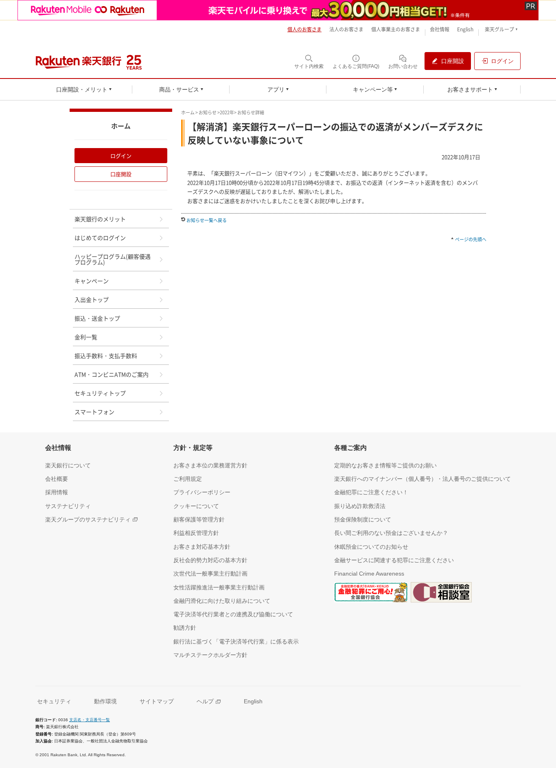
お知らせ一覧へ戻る (206, 220)
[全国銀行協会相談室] (441, 594)
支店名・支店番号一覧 (89, 720)
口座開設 (120, 174)
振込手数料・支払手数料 (105, 355)
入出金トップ (91, 299)
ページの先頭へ (470, 239)
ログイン (120, 155)
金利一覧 (85, 337)
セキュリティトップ (100, 393)
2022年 (227, 112)
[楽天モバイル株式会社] (278, 10)
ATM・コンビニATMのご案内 (111, 374)
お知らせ (208, 112)
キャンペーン (91, 281)
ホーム (188, 112)
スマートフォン (94, 412)
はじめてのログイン (100, 237)
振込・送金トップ (97, 318)
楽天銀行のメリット (100, 219)
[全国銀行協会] (371, 594)
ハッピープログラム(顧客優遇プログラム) (112, 259)
